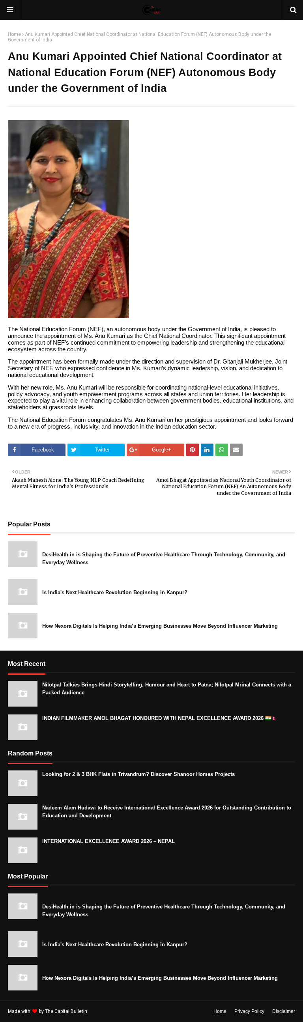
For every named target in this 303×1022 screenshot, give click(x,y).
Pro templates (109, 1011)
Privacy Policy (249, 1011)
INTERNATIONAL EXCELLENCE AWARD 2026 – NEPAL (108, 841)
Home (14, 34)
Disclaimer (283, 1011)
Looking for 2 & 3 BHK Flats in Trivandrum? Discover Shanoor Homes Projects (138, 774)
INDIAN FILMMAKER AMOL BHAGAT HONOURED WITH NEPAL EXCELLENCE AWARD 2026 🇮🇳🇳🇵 (160, 718)
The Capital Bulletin (66, 1011)
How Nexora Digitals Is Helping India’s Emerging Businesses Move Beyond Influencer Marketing (160, 626)
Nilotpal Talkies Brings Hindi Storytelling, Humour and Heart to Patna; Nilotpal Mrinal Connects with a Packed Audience (166, 689)
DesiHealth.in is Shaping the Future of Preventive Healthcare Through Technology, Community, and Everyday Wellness (163, 558)
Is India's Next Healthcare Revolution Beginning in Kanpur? (114, 592)
